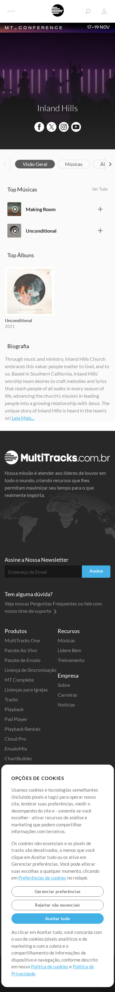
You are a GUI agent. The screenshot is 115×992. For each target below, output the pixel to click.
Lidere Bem (69, 650)
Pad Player (16, 719)
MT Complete (19, 680)
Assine (96, 570)
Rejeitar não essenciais (57, 904)
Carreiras (67, 695)
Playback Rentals (22, 729)
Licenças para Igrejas (26, 689)
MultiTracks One (22, 640)
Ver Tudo (100, 189)
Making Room (41, 209)
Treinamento (71, 660)
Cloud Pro (15, 739)
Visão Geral (35, 164)
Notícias (66, 704)
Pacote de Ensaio (22, 660)
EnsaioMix (16, 748)
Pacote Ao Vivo (21, 650)
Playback (14, 709)
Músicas (73, 164)
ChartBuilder (18, 758)
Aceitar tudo (57, 918)
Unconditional (41, 231)
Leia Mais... (23, 418)
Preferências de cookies (42, 877)
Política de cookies (49, 966)
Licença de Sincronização (30, 670)
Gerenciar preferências (57, 891)
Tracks (11, 699)
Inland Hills (57, 108)
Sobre (64, 685)
